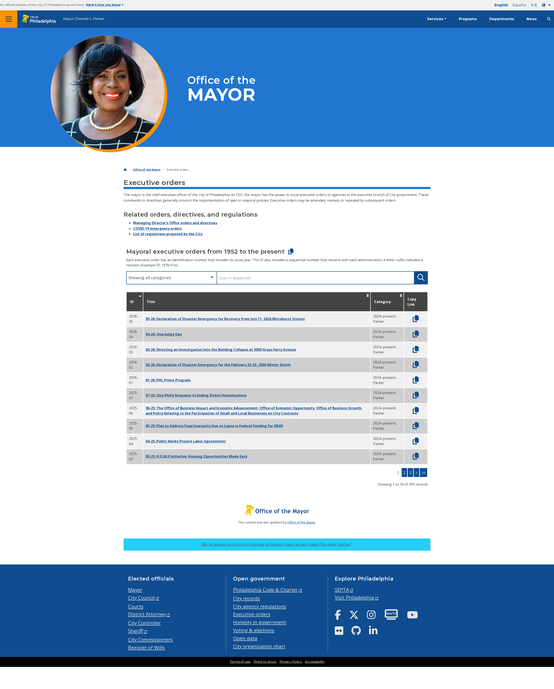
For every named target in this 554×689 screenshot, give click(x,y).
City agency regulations (259, 606)
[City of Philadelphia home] (40, 19)
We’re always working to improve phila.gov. (277, 544)
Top (539, 652)
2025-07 (133, 395)
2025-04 (133, 441)
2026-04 (133, 334)
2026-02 (133, 365)
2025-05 (133, 426)
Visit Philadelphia (354, 597)
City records (246, 598)
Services (435, 19)
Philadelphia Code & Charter (265, 589)
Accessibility (314, 662)
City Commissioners (150, 639)
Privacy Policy (291, 662)
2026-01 (133, 380)
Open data (245, 638)
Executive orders (251, 614)
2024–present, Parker (384, 319)
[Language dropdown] (547, 5)
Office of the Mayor (147, 170)
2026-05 (133, 319)
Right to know (265, 662)
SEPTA (342, 589)
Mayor (135, 589)
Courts (135, 606)
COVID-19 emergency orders (157, 228)
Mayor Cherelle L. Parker (83, 19)
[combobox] (171, 277)
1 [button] (398, 472)
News (532, 19)
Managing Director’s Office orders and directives (175, 222)
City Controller (144, 622)
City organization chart (259, 646)
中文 (534, 5)
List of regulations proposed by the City (168, 234)
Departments (501, 19)
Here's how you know (103, 4)
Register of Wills (146, 647)
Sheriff (135, 630)
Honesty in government (259, 622)
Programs (468, 19)
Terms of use (240, 662)
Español (519, 5)
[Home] (125, 170)
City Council (141, 597)
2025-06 (133, 411)
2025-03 (133, 456)
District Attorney (147, 614)
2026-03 (133, 350)
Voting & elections (253, 630)
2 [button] (404, 472)
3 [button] (410, 472)
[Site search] (549, 19)
